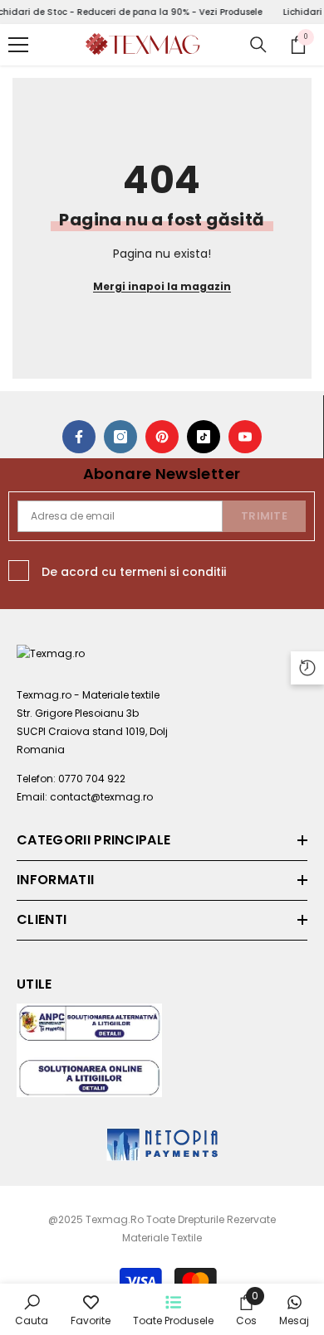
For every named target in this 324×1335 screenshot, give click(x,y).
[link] (31, 1309)
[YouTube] (245, 436)
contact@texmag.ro (101, 797)
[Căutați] (258, 45)
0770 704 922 (91, 778)
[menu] (18, 45)
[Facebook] (79, 436)
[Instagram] (120, 436)
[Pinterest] (162, 436)
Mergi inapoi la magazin (162, 286)
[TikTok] (203, 436)
